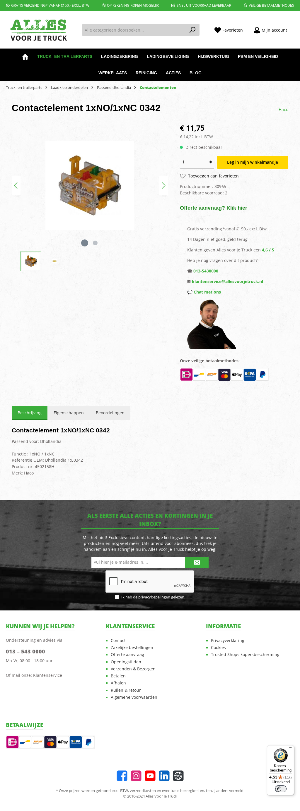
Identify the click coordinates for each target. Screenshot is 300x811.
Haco (283, 109)
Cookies (218, 647)
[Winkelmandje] (296, 27)
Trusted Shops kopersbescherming (245, 654)
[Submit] (197, 562)
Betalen (118, 676)
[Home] (25, 57)
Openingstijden (126, 662)
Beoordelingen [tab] (110, 412)
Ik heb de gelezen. (153, 597)
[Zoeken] (193, 30)
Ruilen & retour (126, 690)
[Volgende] (163, 185)
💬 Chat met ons (204, 292)
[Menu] (290, 748)
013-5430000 (205, 271)
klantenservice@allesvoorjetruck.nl (227, 281)
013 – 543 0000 (25, 651)
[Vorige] (16, 185)
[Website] (178, 775)
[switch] (281, 788)
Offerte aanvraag (127, 654)
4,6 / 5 (268, 250)
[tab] (29, 413)
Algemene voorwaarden (134, 697)
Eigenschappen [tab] (69, 412)
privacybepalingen (154, 597)
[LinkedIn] (164, 775)
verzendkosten (143, 790)
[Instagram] (136, 775)
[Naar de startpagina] (38, 30)
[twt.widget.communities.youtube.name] (150, 775)
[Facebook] (122, 775)
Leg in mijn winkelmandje (252, 162)
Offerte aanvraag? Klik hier (213, 208)
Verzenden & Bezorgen (133, 669)
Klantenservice (47, 675)
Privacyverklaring (227, 640)
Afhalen (118, 683)
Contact (118, 640)
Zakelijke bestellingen (132, 647)
